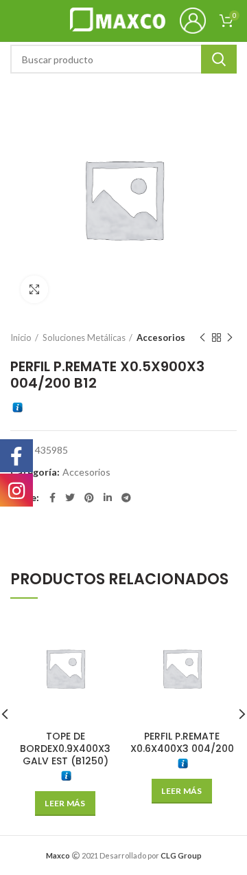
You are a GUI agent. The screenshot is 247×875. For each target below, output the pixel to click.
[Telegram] (126, 498)
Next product (230, 337)
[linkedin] (108, 498)
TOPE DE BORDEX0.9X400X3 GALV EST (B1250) (65, 749)
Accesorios (161, 337)
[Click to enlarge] (34, 289)
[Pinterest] (89, 498)
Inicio (21, 337)
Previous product (202, 337)
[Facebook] (52, 498)
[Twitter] (70, 498)
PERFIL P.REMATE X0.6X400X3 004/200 (182, 742)
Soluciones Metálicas (84, 337)
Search (219, 59)
